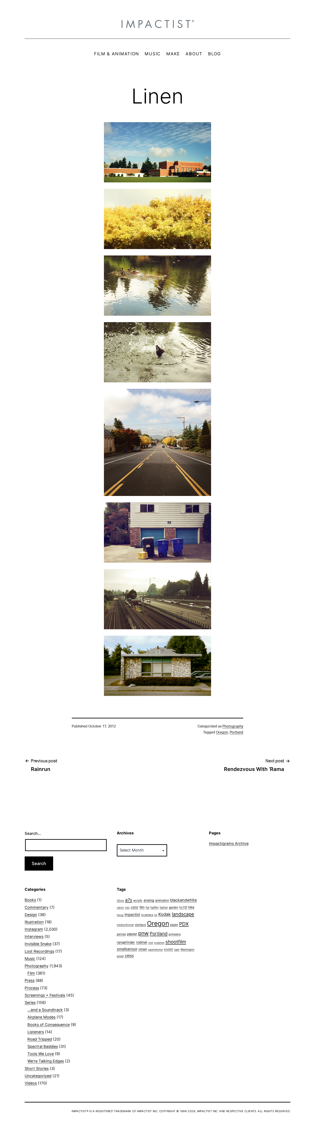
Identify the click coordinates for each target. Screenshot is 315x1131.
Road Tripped (39, 1039)
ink (155, 914)
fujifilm (154, 907)
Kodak (164, 914)
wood (120, 956)
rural (150, 942)
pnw (143, 933)
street (142, 949)
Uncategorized (38, 1076)
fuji (147, 907)
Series (30, 1002)
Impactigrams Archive (229, 843)
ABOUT (194, 53)
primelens (175, 934)
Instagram (34, 929)
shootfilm (175, 942)
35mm (120, 900)
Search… (33, 833)
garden (173, 907)
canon (120, 907)
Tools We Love (40, 1053)
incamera (147, 914)
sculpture (159, 942)
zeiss (129, 955)
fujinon (164, 907)
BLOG (214, 53)
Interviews (34, 936)
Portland (236, 732)
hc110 (183, 907)
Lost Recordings (39, 951)
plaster (132, 934)
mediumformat (125, 924)
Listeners (35, 1032)
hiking (120, 915)
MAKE (173, 53)
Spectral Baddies (42, 1046)
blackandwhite (183, 900)
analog (149, 900)
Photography (232, 726)
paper (174, 924)
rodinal (141, 942)
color (134, 907)
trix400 (168, 949)
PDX (184, 924)
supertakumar (155, 949)
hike (191, 907)
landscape (183, 914)
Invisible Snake (38, 944)
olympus (140, 924)
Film (31, 973)
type (176, 949)
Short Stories (37, 1068)
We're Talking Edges (45, 1061)
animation (162, 900)
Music (30, 958)
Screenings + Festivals (45, 995)
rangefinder (126, 942)
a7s (128, 900)
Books (30, 900)
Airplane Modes (41, 1017)
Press (29, 980)
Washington (187, 949)
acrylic (137, 900)
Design (31, 914)
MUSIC (153, 53)
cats (127, 907)
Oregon (222, 732)
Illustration (34, 922)
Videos (31, 1083)
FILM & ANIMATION (116, 53)
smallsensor (127, 949)
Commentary (36, 907)
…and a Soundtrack (45, 1010)
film (142, 907)
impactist (132, 914)
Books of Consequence (48, 1024)
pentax (121, 934)
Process (32, 988)
